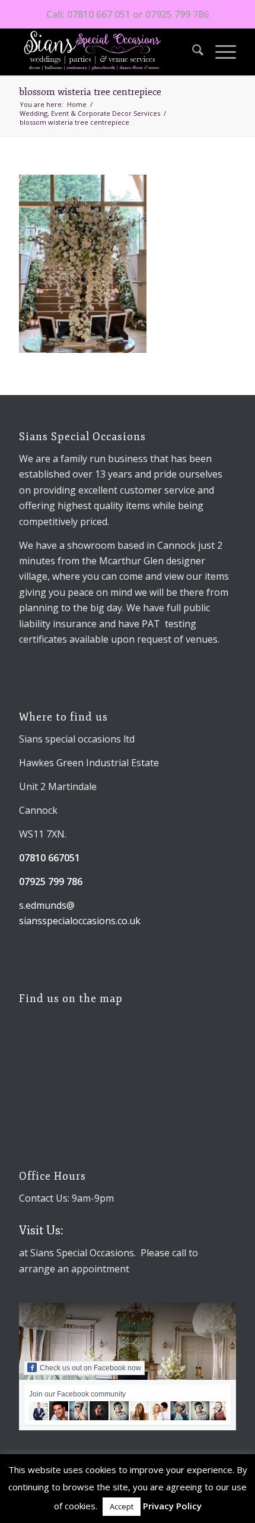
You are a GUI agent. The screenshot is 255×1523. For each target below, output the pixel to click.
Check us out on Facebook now (90, 1368)
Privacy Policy (172, 1506)
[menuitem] (191, 51)
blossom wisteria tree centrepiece (90, 92)
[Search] (191, 51)
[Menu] (219, 51)
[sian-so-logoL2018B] (105, 51)
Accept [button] (121, 1506)
